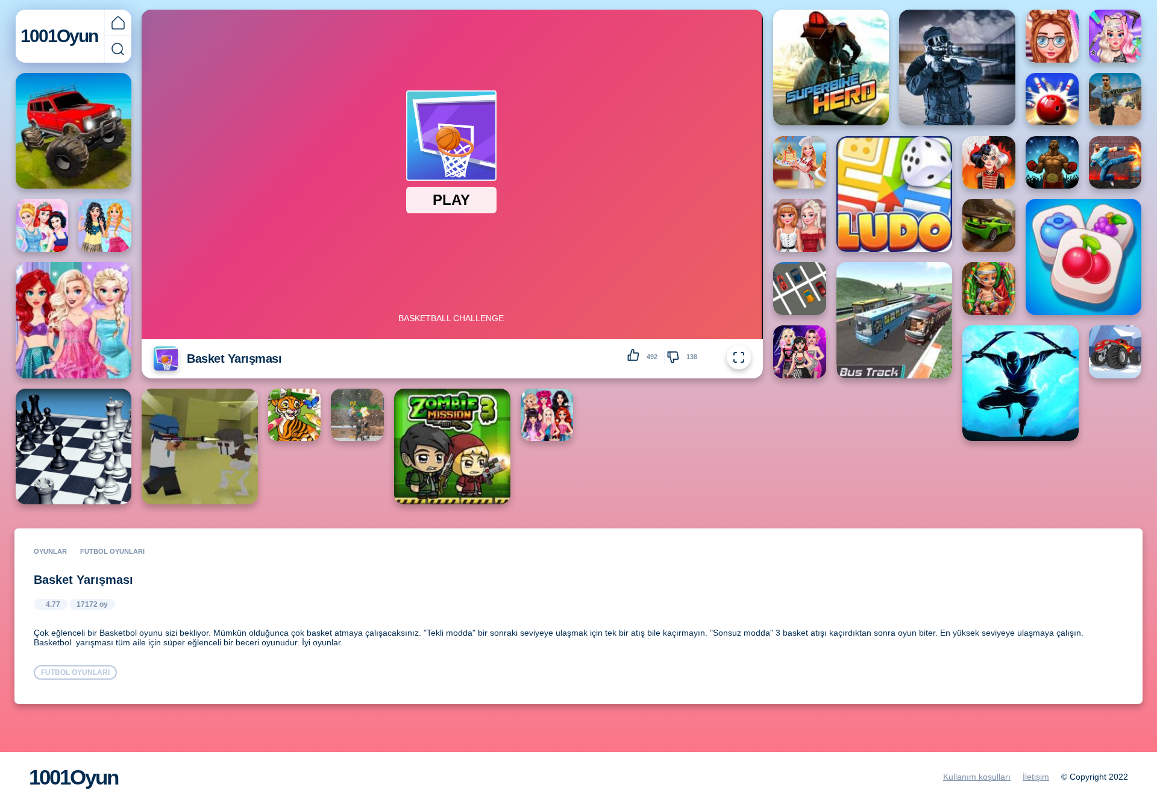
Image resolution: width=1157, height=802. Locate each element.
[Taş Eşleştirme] (1083, 257)
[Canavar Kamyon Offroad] (73, 131)
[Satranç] (73, 446)
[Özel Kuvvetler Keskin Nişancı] (957, 67)
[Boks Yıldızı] (1052, 162)
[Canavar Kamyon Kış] (1115, 351)
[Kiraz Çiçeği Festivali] (799, 225)
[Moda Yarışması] (104, 225)
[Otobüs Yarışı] (894, 320)
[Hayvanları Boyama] (294, 415)
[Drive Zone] (988, 225)
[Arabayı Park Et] (799, 288)
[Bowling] (1052, 99)
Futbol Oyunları (112, 551)
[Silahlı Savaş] (199, 446)
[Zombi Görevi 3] (452, 446)
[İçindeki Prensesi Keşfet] (73, 320)
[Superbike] (831, 67)
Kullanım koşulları (977, 777)
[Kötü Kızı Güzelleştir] (988, 162)
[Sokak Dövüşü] (1115, 162)
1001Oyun (59, 36)
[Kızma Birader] (894, 194)
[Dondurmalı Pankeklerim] (799, 162)
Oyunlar (50, 551)
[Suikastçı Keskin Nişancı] (1115, 99)
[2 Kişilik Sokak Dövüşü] (357, 415)
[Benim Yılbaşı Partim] (799, 351)
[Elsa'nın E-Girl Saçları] (1115, 36)
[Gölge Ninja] (1020, 383)
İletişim (1036, 777)
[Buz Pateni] (547, 415)
